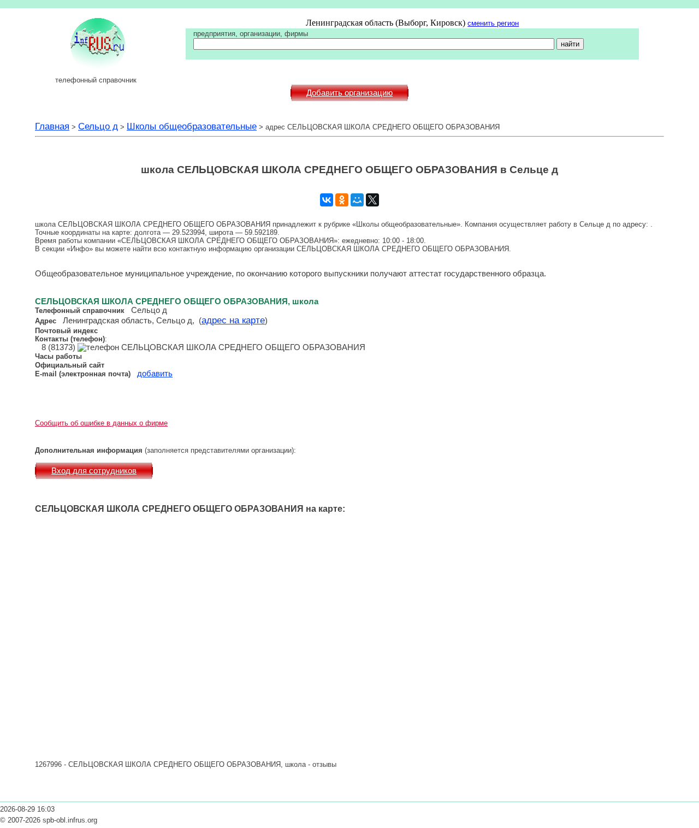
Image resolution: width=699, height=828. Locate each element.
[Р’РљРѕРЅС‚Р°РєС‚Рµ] (326, 200)
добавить (155, 373)
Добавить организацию (349, 92)
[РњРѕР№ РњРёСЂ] (357, 200)
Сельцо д (98, 126)
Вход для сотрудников (94, 470)
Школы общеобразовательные (192, 126)
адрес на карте (233, 320)
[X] (372, 200)
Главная (52, 126)
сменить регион (493, 23)
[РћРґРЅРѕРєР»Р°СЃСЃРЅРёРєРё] (341, 200)
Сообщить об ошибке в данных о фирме (101, 423)
